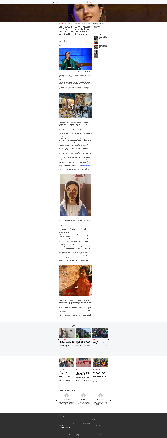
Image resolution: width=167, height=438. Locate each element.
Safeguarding (85, 426)
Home (60, 23)
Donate (89, 1)
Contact (84, 419)
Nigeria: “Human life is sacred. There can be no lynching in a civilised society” (65, 372)
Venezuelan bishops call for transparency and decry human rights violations (102, 41)
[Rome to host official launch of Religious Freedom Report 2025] (96, 38)
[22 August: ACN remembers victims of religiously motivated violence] (96, 52)
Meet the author (96, 29)
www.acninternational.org (66, 434)
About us (63, 1)
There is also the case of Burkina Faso (74, 168)
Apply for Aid (85, 1)
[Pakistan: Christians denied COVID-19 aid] (96, 56)
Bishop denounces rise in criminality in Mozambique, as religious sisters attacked (99, 372)
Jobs (83, 421)
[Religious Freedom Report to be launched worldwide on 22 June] (96, 47)
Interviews (62, 23)
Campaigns (74, 1)
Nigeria (63, 369)
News (71, 1)
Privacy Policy (85, 425)
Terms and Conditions (86, 423)
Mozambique (97, 369)
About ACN (74, 419)
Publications (79, 1)
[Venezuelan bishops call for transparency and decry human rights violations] (96, 42)
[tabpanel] (61, 340)
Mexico (74, 339)
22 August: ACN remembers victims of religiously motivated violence (102, 51)
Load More (83, 387)
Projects (67, 1)
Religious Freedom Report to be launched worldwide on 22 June (102, 46)
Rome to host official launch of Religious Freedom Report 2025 (102, 37)
